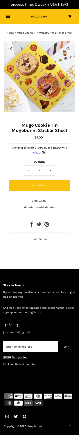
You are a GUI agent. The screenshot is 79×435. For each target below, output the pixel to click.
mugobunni (39, 16)
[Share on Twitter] (38, 225)
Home (10, 32)
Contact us (39, 239)
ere (21, 296)
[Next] (22, 48)
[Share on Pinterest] (46, 225)
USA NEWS (59, 4)
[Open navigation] (8, 16)
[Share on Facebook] (31, 225)
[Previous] (11, 48)
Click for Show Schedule (19, 364)
